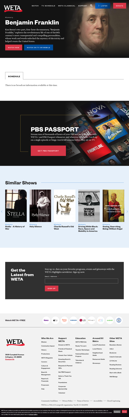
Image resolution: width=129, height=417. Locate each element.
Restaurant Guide (99, 359)
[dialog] (64, 412)
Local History (97, 349)
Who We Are (47, 338)
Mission (44, 342)
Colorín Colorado (115, 357)
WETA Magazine (47, 358)
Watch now (13, 47)
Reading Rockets (115, 365)
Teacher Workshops (82, 350)
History (43, 350)
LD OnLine (113, 361)
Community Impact (48, 346)
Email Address (51, 276)
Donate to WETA (64, 345)
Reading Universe (116, 369)
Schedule (14, 76)
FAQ (42, 389)
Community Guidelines (49, 401)
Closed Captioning (113, 401)
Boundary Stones (116, 345)
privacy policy (33, 414)
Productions (45, 354)
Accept (124, 412)
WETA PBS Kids (81, 342)
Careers (44, 362)
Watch (35, 6)
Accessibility (97, 401)
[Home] (13, 9)
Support (82, 6)
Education (80, 338)
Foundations (62, 382)
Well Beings (113, 376)
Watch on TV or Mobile (38, 47)
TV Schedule (48, 6)
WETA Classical (66, 6)
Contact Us (9, 359)
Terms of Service (83, 401)
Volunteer (61, 393)
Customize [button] (117, 412)
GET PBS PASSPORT (48, 151)
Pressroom (45, 385)
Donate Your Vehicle (65, 355)
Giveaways (96, 363)
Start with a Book (115, 372)
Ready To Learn (80, 346)
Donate (119, 6)
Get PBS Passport (64, 372)
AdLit (112, 349)
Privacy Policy (67, 401)
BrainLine (113, 353)
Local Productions (99, 345)
